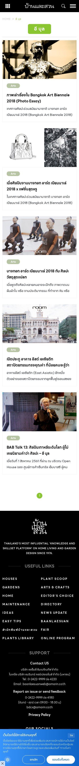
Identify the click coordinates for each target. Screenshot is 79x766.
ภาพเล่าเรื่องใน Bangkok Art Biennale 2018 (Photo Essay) (38, 98)
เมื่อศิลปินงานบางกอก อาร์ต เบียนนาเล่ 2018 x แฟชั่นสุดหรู (36, 186)
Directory (51, 604)
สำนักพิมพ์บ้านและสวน (20, 629)
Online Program (58, 638)
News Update (54, 613)
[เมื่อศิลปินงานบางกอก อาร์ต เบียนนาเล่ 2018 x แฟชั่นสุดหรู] (39, 147)
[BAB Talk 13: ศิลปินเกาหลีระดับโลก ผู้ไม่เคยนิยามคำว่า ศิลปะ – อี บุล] (39, 411)
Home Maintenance (16, 600)
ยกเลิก (33, 760)
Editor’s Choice (57, 596)
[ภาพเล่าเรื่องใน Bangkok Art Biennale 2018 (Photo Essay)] (39, 59)
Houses (9, 579)
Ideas (8, 613)
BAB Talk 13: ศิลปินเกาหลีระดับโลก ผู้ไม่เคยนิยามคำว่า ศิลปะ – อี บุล (37, 450)
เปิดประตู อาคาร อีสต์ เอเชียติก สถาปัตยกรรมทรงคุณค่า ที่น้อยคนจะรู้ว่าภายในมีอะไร (38, 365)
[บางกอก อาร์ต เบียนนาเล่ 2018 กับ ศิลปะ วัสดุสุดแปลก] (39, 235)
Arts (13, 86)
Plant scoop (54, 579)
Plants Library (18, 638)
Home (6, 19)
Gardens (11, 587)
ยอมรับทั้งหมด (60, 760)
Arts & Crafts (55, 587)
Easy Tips (11, 621)
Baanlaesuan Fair (55, 625)
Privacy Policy (39, 714)
